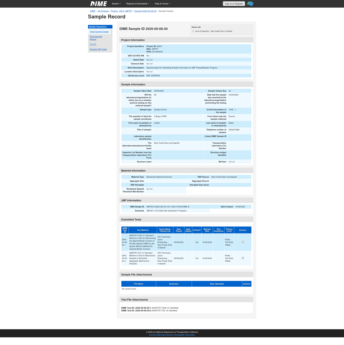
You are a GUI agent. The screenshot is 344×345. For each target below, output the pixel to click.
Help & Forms (162, 3)
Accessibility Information (184, 334)
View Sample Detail (99, 31)
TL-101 (93, 44)
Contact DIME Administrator (161, 334)
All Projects (103, 11)
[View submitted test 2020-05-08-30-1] (243, 242)
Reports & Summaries (137, 3)
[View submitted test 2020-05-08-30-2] (243, 258)
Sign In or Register (234, 3)
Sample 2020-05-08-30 (145, 11)
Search (115, 3)
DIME (92, 11)
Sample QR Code (98, 49)
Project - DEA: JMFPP (121, 11)
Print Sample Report (96, 38)
